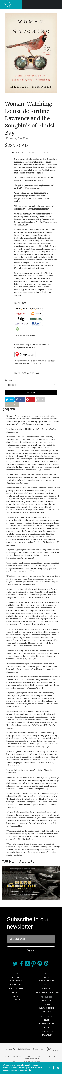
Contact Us (16, 1000)
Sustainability (15, 985)
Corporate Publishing (46, 981)
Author (33, 152)
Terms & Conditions (46, 1031)
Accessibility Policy (15, 981)
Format (8, 380)
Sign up (31, 950)
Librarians (46, 1004)
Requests (46, 1020)
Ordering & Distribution (46, 1024)
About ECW (15, 977)
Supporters (15, 992)
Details (44, 152)
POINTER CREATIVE (26, 1061)
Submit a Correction (46, 1008)
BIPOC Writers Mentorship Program (46, 992)
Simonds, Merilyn (16, 138)
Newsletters (46, 985)
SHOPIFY (46, 1061)
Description (18, 152)
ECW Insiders (46, 1012)
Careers (15, 996)
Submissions (46, 988)
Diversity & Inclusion (15, 988)
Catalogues (46, 1000)
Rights (46, 1027)
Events (46, 977)
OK (49, 1068)
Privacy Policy (46, 1035)
